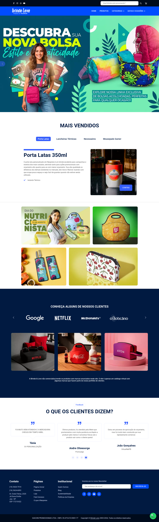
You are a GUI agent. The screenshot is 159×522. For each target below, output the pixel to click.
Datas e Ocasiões (135, 11)
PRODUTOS (104, 11)
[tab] (43, 139)
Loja (35, 494)
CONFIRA (126, 188)
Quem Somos (63, 487)
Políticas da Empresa (66, 497)
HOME (93, 11)
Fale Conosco (39, 497)
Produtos (37, 490)
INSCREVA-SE (140, 486)
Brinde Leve (94, 518)
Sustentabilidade (64, 494)
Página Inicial (39, 487)
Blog (59, 490)
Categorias (117, 11)
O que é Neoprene (40, 500)
